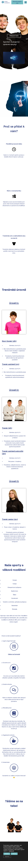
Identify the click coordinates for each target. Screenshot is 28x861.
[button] (14, 58)
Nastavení (7, 856)
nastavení (11, 851)
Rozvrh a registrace (17, 2)
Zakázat (14, 853)
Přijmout (7, 853)
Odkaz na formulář (14, 654)
